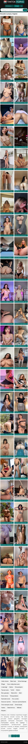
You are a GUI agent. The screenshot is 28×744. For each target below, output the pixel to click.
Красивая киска (5, 698)
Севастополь (11, 707)
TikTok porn (4, 742)
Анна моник (4, 696)
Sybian (18, 690)
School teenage (22, 681)
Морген (3, 710)
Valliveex (19, 707)
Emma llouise (18, 704)
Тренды (17, 6)
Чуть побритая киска (13, 684)
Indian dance (4, 681)
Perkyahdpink (19, 687)
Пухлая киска (5, 690)
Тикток (15, 2)
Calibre (11, 687)
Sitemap (25, 742)
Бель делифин (5, 693)
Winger (3, 684)
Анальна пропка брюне (19, 701)
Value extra (14, 693)
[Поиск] (25, 10)
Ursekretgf (4, 687)
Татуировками (14, 696)
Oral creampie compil (7, 704)
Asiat (20, 693)
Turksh (12, 690)
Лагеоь (3, 707)
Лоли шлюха (15, 698)
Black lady (13, 681)
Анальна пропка (6, 701)
